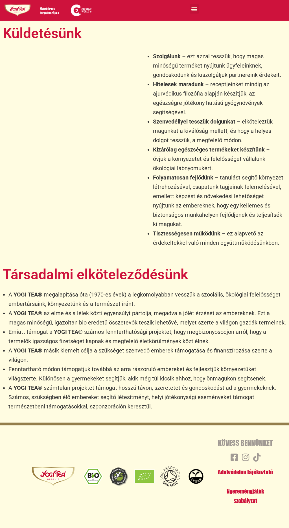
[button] (194, 9)
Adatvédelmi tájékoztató (245, 471)
